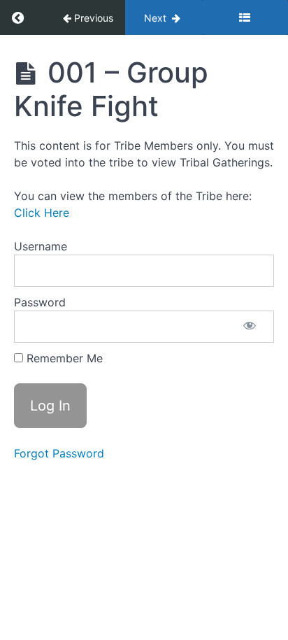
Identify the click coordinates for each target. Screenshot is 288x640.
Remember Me (63, 358)
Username (40, 246)
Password (40, 302)
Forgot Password (59, 453)
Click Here (41, 213)
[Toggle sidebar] (245, 17)
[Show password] (249, 327)
